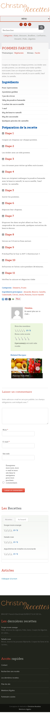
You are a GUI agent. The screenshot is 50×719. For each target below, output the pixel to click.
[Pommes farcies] (3, 299)
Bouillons (31, 36)
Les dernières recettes (10, 678)
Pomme (28, 295)
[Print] (13, 299)
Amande (27, 292)
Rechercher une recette (10, 671)
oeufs (21, 295)
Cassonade (6, 295)
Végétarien (19, 53)
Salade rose (9, 537)
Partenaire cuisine (8, 697)
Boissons (23, 36)
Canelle (42, 292)
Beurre (35, 292)
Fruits (25, 39)
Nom (5, 430)
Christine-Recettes (34, 706)
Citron (15, 295)
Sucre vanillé (38, 295)
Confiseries (41, 36)
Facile (37, 53)
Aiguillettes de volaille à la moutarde (20, 549)
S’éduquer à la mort (9, 579)
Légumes (31, 39)
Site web (6, 454)
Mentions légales (8, 690)
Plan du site (5, 684)
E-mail (6, 442)
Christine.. (29, 308)
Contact (4, 665)
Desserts (17, 39)
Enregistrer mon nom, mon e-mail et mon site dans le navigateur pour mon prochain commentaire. (12, 474)
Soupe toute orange (12, 525)
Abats (16, 36)
